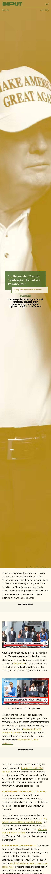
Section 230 (19, 663)
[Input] (12, 4)
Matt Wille (5, 10)
